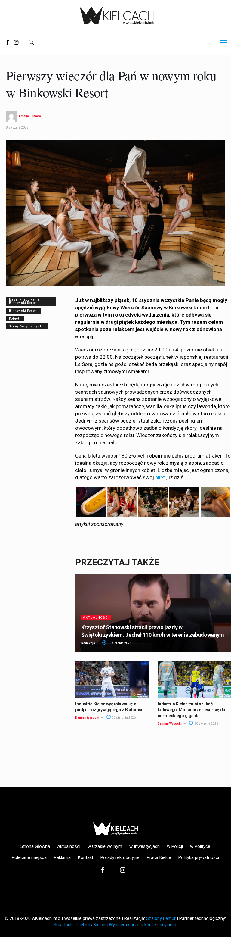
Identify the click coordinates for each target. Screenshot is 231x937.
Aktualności (96, 618)
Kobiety (15, 318)
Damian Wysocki (87, 717)
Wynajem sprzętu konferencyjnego (143, 924)
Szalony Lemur (161, 918)
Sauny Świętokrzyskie (27, 326)
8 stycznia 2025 (17, 127)
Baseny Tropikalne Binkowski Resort (24, 301)
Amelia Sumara (30, 116)
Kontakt (85, 857)
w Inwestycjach (144, 846)
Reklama (62, 857)
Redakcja (88, 643)
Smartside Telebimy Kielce (79, 924)
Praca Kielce (159, 857)
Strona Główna (35, 846)
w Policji (175, 846)
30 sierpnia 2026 (119, 643)
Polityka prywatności (198, 857)
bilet (160, 477)
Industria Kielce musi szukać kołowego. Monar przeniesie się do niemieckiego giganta (191, 709)
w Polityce (200, 846)
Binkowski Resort (23, 310)
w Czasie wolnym (105, 846)
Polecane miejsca (29, 857)
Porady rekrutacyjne (120, 857)
